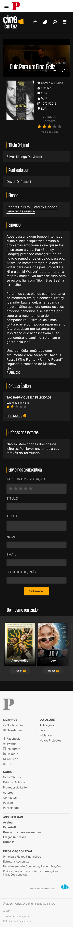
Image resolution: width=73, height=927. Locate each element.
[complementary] (36, 463)
